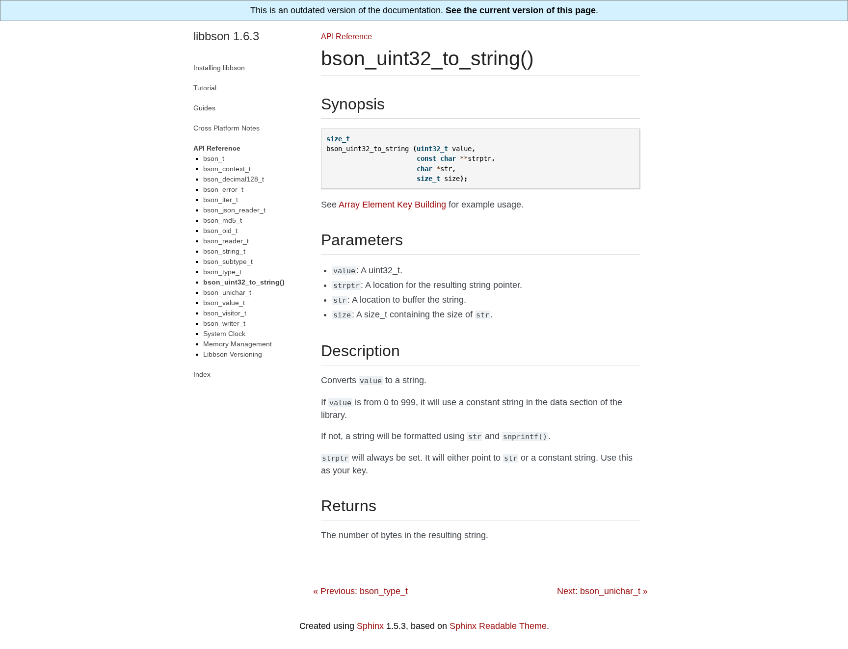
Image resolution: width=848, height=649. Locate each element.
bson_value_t (224, 303)
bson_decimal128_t (233, 179)
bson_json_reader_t (234, 210)
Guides (204, 108)
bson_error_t (223, 189)
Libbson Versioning (232, 354)
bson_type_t (222, 272)
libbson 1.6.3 (226, 36)
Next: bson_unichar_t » (602, 591)
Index (202, 374)
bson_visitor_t (224, 313)
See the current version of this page (521, 10)
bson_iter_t (220, 200)
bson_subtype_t (228, 261)
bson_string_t (224, 251)
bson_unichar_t (227, 292)
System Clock (224, 333)
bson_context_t (227, 169)
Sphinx (370, 626)
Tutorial (204, 88)
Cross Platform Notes (226, 128)
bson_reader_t (226, 241)
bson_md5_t (222, 220)
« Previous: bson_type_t (360, 591)
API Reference (346, 36)
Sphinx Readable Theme (498, 626)
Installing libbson (219, 68)
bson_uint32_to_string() (244, 282)
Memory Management (237, 344)
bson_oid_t (220, 230)
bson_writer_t (224, 323)
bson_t (213, 158)
